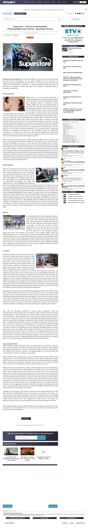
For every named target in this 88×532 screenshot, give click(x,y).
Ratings (59, 2)
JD (4, 35)
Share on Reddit (30, 37)
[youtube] (80, 13)
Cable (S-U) (46, 2)
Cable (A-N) (39, 2)
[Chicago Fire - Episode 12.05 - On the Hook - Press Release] (27, 455)
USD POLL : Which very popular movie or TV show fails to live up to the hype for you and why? (73, 79)
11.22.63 (65, 124)
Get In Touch (7, 13)
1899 (64, 132)
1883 (64, 130)
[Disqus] (30, 484)
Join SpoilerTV (21, 13)
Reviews (8, 35)
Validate (83, 2)
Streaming (26, 2)
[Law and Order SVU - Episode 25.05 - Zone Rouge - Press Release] (11, 455)
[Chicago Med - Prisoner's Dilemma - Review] (44, 455)
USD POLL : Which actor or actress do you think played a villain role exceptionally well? (72, 110)
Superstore (15, 35)
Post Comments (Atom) (12, 510)
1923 (64, 134)
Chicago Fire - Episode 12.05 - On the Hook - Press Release (27, 458)
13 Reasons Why (67, 128)
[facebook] (75, 13)
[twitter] (77, 13)
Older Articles (53, 506)
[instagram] (81, 13)
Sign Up (76, 2)
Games (64, 2)
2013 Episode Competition (70, 142)
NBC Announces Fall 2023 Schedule (73, 72)
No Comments (26, 418)
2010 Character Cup (68, 136)
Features (53, 2)
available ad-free (78, 37)
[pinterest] (83, 13)
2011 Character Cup (68, 138)
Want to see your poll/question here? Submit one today (30, 425)
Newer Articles (7, 506)
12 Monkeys (66, 126)
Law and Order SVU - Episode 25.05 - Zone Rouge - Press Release (11, 458)
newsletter (62, 9)
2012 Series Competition (69, 140)
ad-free (41, 9)
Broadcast (32, 2)
